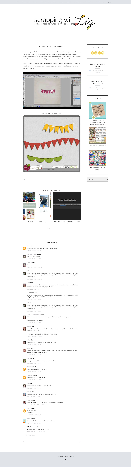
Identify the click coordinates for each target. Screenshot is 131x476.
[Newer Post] (23, 441)
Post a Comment (30, 435)
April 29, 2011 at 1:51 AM (34, 299)
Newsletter (26, 2)
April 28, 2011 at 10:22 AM (34, 259)
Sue (28, 383)
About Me (77, 2)
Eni (28, 340)
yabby (29, 400)
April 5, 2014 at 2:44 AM (34, 415)
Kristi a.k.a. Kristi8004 (34, 314)
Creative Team (88, 2)
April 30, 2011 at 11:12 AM (34, 380)
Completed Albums (64, 2)
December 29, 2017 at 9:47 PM (36, 431)
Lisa (28, 246)
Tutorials (52, 2)
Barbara (29, 262)
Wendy (29, 326)
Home (17, 2)
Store (35, 2)
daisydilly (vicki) (32, 254)
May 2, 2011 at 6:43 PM (33, 396)
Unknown (30, 367)
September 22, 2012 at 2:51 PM (36, 405)
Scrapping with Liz (67, 456)
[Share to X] (49, 228)
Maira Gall (65, 461)
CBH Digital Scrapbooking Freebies (41, 275)
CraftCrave (75, 295)
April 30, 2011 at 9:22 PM (34, 388)
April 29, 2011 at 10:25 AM (34, 323)
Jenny (28, 348)
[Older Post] (80, 441)
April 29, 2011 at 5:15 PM (34, 355)
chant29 (29, 408)
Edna (28, 283)
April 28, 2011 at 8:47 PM (34, 289)
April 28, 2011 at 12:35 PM (34, 279)
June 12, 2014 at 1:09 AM (34, 423)
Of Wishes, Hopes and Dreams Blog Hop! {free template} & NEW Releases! (98, 122)
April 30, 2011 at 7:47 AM (34, 371)
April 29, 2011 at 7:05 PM (34, 363)
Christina (30, 375)
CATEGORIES (100, 2)
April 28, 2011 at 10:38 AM (34, 267)
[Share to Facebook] (52, 228)
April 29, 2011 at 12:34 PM (34, 336)
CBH (28, 271)
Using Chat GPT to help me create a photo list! (67, 222)
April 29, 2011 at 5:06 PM (34, 345)
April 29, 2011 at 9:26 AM (34, 311)
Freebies (43, 2)
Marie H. (29, 418)
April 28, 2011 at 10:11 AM (34, 250)
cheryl (29, 358)
